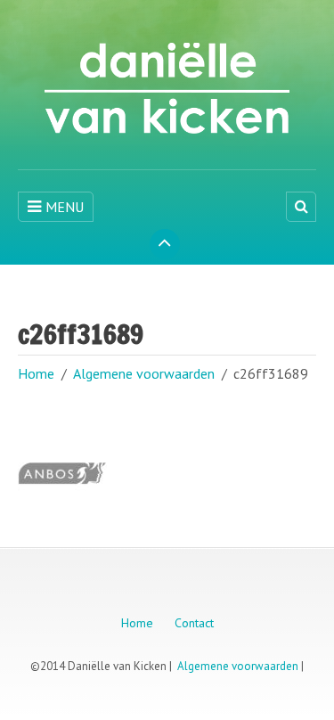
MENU (64, 207)
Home (36, 373)
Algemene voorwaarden (144, 373)
